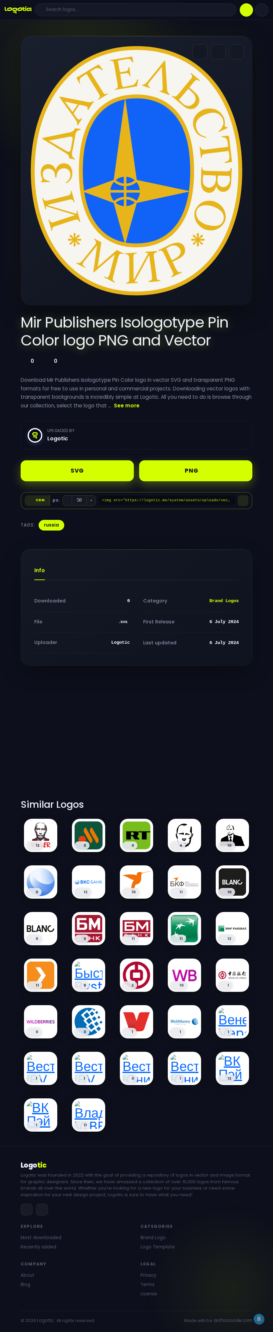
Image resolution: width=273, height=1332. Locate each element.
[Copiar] (243, 500)
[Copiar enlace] (218, 51)
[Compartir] (199, 51)
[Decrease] (67, 501)
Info (39, 570)
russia (51, 525)
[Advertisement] (136, 736)
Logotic (45, 1320)
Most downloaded (41, 1237)
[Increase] (91, 501)
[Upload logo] (246, 10)
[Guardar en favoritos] (236, 51)
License (148, 1294)
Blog (25, 1284)
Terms (147, 1284)
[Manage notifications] (259, 1319)
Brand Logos (224, 600)
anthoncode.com (233, 1320)
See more (126, 405)
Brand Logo (153, 1237)
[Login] (261, 10)
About (27, 1275)
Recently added (38, 1247)
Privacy (148, 1275)
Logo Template (157, 1247)
